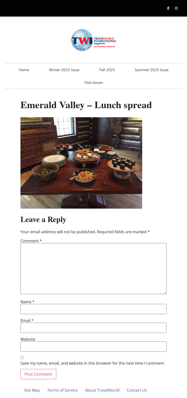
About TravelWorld (102, 390)
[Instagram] (176, 8)
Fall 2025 (107, 69)
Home (24, 69)
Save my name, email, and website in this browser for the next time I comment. (92, 363)
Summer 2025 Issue (151, 69)
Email (27, 320)
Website (27, 339)
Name (27, 302)
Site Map (32, 390)
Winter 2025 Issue (64, 69)
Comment (31, 241)
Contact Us (137, 390)
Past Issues (93, 82)
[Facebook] (168, 8)
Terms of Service (62, 390)
